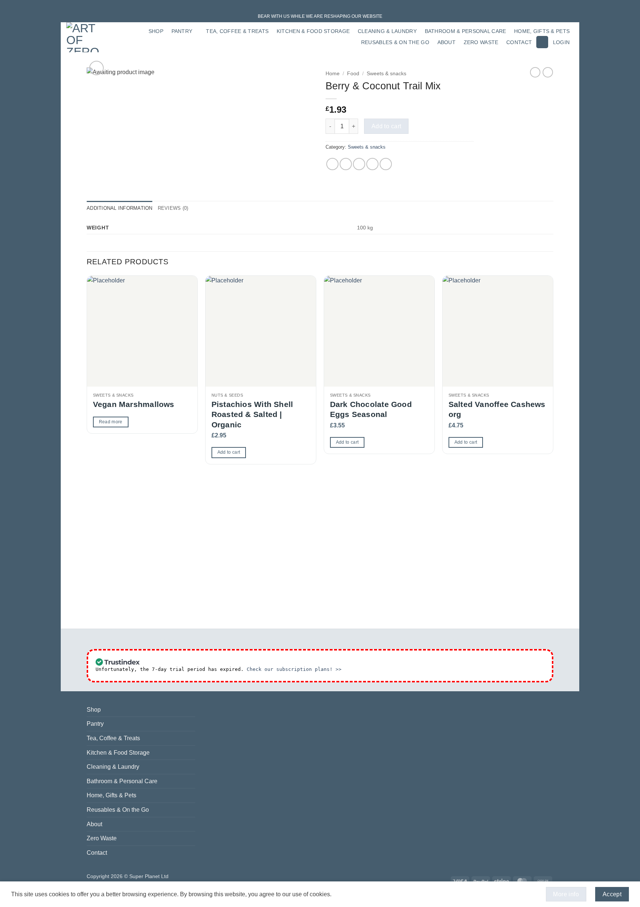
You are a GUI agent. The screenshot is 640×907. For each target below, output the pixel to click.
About (446, 42)
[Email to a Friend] (359, 164)
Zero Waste (481, 42)
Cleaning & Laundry (387, 31)
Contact (519, 42)
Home (333, 73)
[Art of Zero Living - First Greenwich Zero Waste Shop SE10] (85, 37)
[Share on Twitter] (346, 164)
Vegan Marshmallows (133, 404)
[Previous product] (548, 72)
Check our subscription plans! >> (294, 669)
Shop (156, 31)
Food (353, 73)
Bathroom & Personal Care (465, 31)
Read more (111, 422)
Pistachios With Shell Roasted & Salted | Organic (252, 414)
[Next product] (535, 72)
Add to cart (386, 126)
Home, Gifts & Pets (542, 31)
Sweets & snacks (386, 73)
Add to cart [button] (228, 452)
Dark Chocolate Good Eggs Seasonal (371, 409)
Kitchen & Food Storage (313, 31)
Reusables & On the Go (395, 42)
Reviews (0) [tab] (173, 208)
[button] (542, 42)
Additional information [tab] (120, 208)
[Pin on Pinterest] (372, 164)
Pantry (182, 31)
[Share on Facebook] (332, 164)
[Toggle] (190, 723)
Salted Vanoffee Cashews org (497, 409)
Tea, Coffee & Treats (237, 31)
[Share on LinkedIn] (386, 164)
